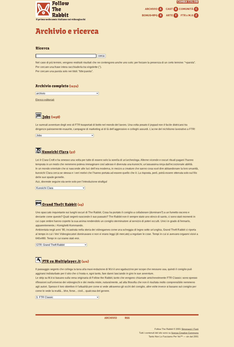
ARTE (170, 15)
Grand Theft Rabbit (59, 204)
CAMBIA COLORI (187, 1)
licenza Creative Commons (185, 333)
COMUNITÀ (186, 9)
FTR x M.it (187, 15)
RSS (127, 317)
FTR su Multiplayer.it (61, 261)
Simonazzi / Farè (190, 329)
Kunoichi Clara (54, 152)
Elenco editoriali (44, 99)
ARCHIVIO (151, 9)
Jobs (45, 117)
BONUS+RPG (150, 15)
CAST (170, 9)
